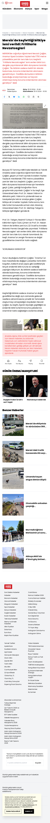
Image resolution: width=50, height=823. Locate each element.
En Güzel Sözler (33, 680)
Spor (36, 8)
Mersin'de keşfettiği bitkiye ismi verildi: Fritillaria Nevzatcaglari (24, 34)
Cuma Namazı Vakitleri (36, 598)
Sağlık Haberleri (10, 613)
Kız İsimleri (32, 692)
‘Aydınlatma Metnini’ (12, 807)
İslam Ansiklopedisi (35, 662)
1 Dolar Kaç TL (9, 675)
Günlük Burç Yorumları (36, 613)
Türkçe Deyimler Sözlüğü (10, 704)
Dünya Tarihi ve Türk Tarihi (35, 658)
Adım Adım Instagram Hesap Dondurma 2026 (13, 732)
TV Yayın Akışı (33, 628)
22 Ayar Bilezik (9, 673)
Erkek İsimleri (32, 689)
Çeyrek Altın (8, 661)
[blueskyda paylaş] (14, 97)
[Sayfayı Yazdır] (33, 97)
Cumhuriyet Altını (10, 670)
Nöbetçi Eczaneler (34, 601)
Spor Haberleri (9, 607)
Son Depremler (33, 616)
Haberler (5, 33)
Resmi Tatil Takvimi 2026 (11, 742)
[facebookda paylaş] (4, 97)
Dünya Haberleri (10, 610)
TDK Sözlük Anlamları (36, 646)
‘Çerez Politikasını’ (28, 805)
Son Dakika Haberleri (11, 592)
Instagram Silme (34, 633)
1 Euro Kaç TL (8, 678)
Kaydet (38, 763)
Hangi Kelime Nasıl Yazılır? (35, 676)
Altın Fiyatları (9, 627)
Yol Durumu (32, 622)
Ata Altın (7, 667)
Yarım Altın (8, 664)
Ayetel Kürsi (8, 646)
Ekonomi (18, 8)
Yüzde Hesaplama (11, 725)
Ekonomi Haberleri (10, 598)
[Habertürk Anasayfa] (25, 3)
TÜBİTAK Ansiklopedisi (36, 665)
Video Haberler (33, 643)
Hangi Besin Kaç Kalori (36, 668)
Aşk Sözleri (8, 652)
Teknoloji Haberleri (11, 619)
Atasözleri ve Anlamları (12, 700)
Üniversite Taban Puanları (34, 650)
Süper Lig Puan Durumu (12, 684)
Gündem (6, 8)
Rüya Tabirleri (33, 654)
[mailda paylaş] (29, 97)
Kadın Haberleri (10, 616)
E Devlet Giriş (32, 610)
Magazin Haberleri (11, 604)
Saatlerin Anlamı (10, 649)
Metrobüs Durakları (35, 683)
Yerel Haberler (16, 33)
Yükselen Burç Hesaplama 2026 (10, 721)
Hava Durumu (33, 619)
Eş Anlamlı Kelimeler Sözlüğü (35, 672)
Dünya (28, 8)
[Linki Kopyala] (38, 97)
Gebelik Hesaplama (11, 718)
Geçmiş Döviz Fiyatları (12, 728)
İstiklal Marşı (32, 604)
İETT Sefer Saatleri (10, 715)
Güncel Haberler (10, 601)
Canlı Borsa (32, 592)
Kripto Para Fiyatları (11, 635)
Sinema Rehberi (34, 625)
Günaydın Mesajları (11, 655)
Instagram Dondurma (36, 630)
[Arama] (3, 3)
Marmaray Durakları (35, 686)
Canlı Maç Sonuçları (12, 681)
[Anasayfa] (8, 586)
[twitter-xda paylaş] (9, 97)
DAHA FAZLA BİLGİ (13, 811)
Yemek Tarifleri (9, 643)
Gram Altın (8, 658)
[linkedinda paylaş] (19, 97)
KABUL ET (29, 811)
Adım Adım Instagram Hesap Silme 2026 (12, 737)
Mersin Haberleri (28, 33)
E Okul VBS (32, 607)
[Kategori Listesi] (47, 3)
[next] (46, 390)
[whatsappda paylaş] (24, 97)
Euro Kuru (7, 632)
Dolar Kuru (8, 629)
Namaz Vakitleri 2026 (36, 595)
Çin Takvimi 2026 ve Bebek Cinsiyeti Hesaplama (11, 710)
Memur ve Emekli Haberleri (10, 623)
